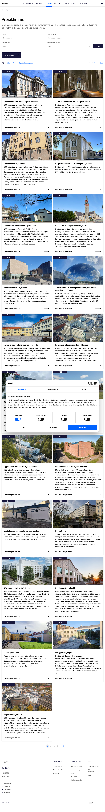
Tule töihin (74, 777)
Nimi (8, 63)
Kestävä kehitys (76, 770)
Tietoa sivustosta (93, 766)
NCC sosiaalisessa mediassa (93, 770)
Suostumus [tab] (22, 389)
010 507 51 (5, 773)
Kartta (101, 63)
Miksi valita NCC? (58, 770)
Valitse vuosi (6, 43)
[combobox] (69, 38)
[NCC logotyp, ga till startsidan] (5, 3)
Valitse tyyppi (51, 34)
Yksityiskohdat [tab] (52, 389)
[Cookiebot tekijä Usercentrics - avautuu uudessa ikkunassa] (88, 383)
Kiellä (23, 427)
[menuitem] (27, 3)
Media (73, 773)
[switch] (41, 419)
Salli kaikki (82, 427)
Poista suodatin (9, 55)
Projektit (56, 773)
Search (4, 34)
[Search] (102, 3)
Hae (98, 46)
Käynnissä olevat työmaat (26, 63)
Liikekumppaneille (76, 780)
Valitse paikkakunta (53, 43)
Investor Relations (76, 766)
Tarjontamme (57, 766)
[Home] (2, 10)
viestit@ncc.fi (6, 776)
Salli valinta (52, 427)
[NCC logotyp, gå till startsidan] (27, 761)
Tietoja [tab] (83, 389)
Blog (89, 775)
